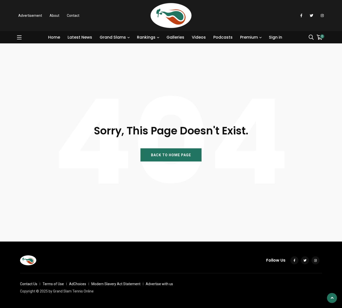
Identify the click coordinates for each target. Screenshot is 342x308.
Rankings (146, 37)
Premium (249, 37)
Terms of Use (53, 284)
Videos (199, 37)
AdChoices (77, 284)
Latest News (80, 37)
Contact (73, 16)
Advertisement (30, 16)
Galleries (175, 37)
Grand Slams (113, 37)
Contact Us (28, 284)
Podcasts (223, 37)
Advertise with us (159, 284)
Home (54, 37)
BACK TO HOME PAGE (171, 155)
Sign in (275, 37)
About (54, 16)
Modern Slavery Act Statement (115, 284)
